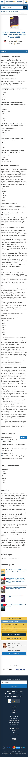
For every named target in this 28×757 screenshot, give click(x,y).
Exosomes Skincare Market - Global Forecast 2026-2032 (16, 605)
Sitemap (6, 751)
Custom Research (14, 722)
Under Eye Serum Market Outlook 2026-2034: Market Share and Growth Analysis (16, 588)
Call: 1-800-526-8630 (14, 650)
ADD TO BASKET (14, 634)
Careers (14, 710)
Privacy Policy (12, 751)
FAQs (14, 732)
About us (14, 708)
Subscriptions (14, 724)
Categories (14, 718)
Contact (14, 730)
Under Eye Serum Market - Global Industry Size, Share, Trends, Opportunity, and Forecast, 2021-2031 (16, 571)
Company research (14, 720)
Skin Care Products (14, 558)
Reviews (14, 712)
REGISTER (14, 686)
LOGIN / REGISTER (14, 735)
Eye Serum (4, 558)
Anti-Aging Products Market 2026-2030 (14, 596)
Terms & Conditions (19, 751)
